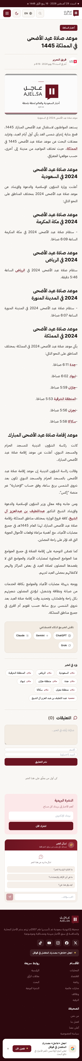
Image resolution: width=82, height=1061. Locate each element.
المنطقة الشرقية (65, 399)
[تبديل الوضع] (17, 13)
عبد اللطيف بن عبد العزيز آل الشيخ (53, 698)
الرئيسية (35, 970)
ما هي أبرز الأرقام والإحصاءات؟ (60, 877)
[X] (75, 943)
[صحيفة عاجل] (71, 13)
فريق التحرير (59, 59)
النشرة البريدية (32, 988)
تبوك (72, 376)
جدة (73, 365)
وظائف (75, 994)
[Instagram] (58, 943)
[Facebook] (66, 943)
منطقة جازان (47, 681)
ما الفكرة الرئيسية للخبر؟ (63, 869)
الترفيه (76, 999)
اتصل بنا (75, 1021)
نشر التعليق (41, 761)
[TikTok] (40, 943)
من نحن (75, 1015)
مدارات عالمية (72, 988)
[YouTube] (49, 943)
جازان (72, 387)
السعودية (67, 672)
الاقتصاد (75, 976)
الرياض (20, 270)
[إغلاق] (8, 1048)
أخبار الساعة (69, 27)
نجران (72, 410)
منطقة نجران (65, 689)
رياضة (76, 982)
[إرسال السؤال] (9, 897)
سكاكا (72, 421)
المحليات (74, 970)
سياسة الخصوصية (69, 1033)
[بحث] (40, 13)
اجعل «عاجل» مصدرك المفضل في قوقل (54, 952)
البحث (36, 982)
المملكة (72, 149)
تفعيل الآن (21, 1048)
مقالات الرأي (33, 976)
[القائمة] (7, 13)
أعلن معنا (74, 1027)
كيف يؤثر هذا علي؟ (65, 885)
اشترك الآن (41, 826)
